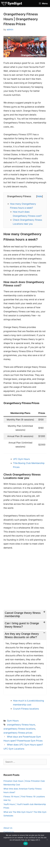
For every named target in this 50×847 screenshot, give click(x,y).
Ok (26, 843)
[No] (47, 839)
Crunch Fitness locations (26, 708)
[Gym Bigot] (13, 3)
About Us (7, 828)
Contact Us (8, 832)
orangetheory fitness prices (17, 732)
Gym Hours (13, 720)
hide (39, 196)
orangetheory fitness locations (19, 728)
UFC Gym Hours (21, 459)
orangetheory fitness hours (21, 724)
